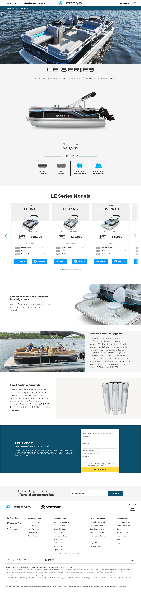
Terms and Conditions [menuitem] (38, 567)
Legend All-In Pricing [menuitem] (125, 525)
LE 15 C (30, 209)
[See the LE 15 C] (30, 222)
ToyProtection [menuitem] (59, 543)
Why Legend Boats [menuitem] (124, 522)
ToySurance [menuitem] (58, 546)
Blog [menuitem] (118, 543)
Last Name (87, 443)
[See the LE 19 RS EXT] (110, 222)
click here (31, 582)
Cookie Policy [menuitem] (23, 567)
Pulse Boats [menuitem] (32, 536)
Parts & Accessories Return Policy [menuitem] (66, 553)
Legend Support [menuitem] (96, 543)
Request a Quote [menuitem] (60, 529)
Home (7, 8)
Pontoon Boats (15, 8)
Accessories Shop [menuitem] (60, 536)
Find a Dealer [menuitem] (59, 532)
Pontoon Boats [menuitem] (33, 525)
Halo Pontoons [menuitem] (33, 529)
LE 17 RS (70, 209)
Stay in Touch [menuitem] (122, 539)
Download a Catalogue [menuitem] (62, 522)
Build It (41, 261)
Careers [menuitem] (119, 529)
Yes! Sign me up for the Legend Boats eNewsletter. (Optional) (101, 464)
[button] (60, 269)
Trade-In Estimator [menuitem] (61, 525)
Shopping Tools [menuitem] (66, 536)
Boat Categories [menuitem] (35, 527)
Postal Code (87, 457)
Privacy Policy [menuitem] (11, 567)
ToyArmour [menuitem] (58, 539)
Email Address (88, 450)
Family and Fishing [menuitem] (35, 522)
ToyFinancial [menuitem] (58, 550)
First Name (87, 437)
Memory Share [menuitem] (95, 546)
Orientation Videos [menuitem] (97, 532)
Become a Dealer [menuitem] (123, 532)
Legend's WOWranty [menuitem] (98, 522)
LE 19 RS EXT (110, 209)
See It (22, 261)
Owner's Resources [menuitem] (98, 532)
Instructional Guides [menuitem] (97, 536)
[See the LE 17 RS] (70, 222)
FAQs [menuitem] (92, 539)
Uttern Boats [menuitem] (33, 532)
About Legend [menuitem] (125, 531)
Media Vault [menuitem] (121, 536)
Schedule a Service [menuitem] (97, 529)
